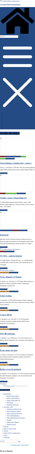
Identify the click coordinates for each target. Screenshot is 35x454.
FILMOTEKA (7, 394)
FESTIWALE (6, 119)
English (25, 386)
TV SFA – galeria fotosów (11, 256)
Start (4, 113)
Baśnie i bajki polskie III (6, 230)
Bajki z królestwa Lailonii (14, 411)
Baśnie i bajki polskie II (13, 398)
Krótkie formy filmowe (13, 422)
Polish (13, 386)
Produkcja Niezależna (13, 404)
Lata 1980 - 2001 (4, 272)
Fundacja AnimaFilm (9, 124)
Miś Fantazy (10, 402)
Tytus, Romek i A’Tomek (10, 277)
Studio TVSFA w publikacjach (11, 433)
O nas (5, 126)
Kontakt (5, 128)
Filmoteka (6, 115)
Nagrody (5, 121)
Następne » (4, 383)
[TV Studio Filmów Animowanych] (17, 34)
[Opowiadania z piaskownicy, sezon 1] (16, 154)
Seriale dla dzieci (10, 158)
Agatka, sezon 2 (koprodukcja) (13, 198)
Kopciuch (4, 235)
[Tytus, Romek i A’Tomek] (7, 270)
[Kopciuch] (16, 228)
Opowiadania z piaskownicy (13, 156)
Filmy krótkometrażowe (13, 415)
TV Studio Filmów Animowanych (10, 4)
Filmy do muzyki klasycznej (14, 413)
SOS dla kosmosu (7, 334)
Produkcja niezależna (11, 193)
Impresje (9, 420)
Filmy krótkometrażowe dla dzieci (16, 418)
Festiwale (5, 426)
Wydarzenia (6, 117)
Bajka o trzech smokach (10, 369)
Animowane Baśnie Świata (14, 409)
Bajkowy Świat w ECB (9, 428)
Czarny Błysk (6, 315)
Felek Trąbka (6, 296)
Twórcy (5, 435)
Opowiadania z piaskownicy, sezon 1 (16, 163)
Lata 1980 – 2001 (8, 407)
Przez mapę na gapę (9, 350)
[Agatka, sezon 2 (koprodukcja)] (16, 191)
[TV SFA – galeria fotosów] (10, 249)
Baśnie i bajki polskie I (13, 396)
